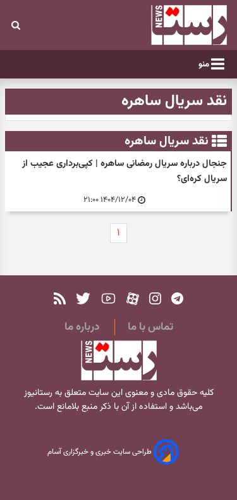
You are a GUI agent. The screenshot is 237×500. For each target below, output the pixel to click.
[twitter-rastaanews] (83, 298)
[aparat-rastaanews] (132, 298)
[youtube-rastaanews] (108, 298)
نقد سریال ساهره (167, 141)
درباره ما (81, 327)
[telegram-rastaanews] (177, 298)
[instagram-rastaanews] (155, 298)
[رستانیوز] (171, 25)
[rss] (60, 298)
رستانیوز (38, 393)
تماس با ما (150, 327)
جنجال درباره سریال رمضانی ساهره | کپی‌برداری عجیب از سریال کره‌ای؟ (124, 171)
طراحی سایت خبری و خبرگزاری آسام (100, 452)
